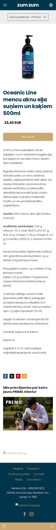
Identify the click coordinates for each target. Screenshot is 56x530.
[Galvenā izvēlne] (5, 5)
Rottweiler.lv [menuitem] (34, 479)
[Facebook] (24, 514)
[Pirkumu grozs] (3, 526)
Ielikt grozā (28, 137)
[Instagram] (31, 514)
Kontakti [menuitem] (39, 474)
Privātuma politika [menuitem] (19, 474)
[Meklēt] (52, 526)
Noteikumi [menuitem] (33, 468)
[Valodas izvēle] (51, 5)
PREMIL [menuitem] (19, 479)
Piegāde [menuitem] (18, 468)
